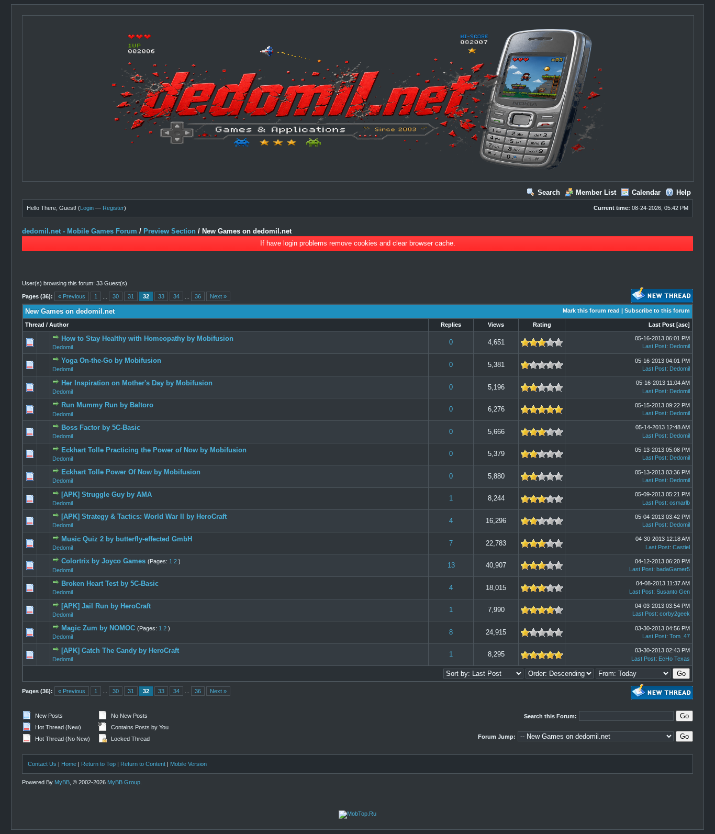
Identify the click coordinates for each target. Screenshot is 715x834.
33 (161, 296)
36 (198, 296)
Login (87, 208)
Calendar (646, 192)
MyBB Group (123, 782)
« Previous (71, 296)
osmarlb (679, 502)
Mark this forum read (591, 310)
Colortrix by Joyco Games (103, 561)
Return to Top (98, 764)
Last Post (662, 324)
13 (451, 565)
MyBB (62, 782)
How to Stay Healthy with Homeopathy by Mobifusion (147, 338)
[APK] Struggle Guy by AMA (106, 494)
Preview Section (169, 231)
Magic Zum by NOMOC (98, 628)
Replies (451, 324)
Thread (34, 324)
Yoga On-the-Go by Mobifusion (111, 360)
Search (549, 192)
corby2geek (675, 613)
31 (131, 296)
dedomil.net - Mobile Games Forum (79, 231)
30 (116, 296)
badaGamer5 (673, 569)
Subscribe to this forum (657, 310)
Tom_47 (679, 636)
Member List (596, 192)
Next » (218, 296)
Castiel (681, 547)
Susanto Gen (673, 591)
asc (683, 324)
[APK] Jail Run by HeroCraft (106, 606)
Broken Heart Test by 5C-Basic (110, 583)
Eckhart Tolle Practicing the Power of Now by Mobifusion (154, 450)
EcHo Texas (674, 658)
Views (496, 324)
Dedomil (62, 347)
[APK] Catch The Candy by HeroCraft (120, 650)
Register (113, 208)
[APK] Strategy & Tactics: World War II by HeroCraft (144, 516)
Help (683, 192)
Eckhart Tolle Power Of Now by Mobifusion (130, 472)
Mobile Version (188, 764)
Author (59, 324)
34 (176, 296)
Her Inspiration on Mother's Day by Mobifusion (137, 383)
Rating (542, 324)
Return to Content (142, 764)
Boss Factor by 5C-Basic (100, 427)
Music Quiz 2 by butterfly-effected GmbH (126, 539)
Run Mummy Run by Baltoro (107, 405)
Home (68, 764)
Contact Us (42, 764)
